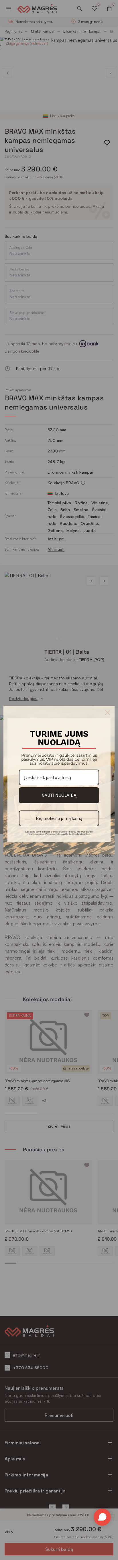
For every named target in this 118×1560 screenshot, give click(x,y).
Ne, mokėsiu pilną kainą (59, 818)
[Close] (108, 712)
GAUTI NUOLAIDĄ (59, 795)
